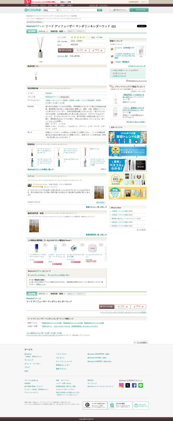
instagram (121, 385)
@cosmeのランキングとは (137, 81)
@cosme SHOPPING (99, 354)
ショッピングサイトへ (38, 262)
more (102, 169)
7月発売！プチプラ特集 (120, 215)
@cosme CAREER (100, 361)
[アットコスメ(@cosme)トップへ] (32, 11)
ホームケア (56, 100)
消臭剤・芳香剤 (68, 100)
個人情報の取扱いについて (33, 386)
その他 (47, 103)
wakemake (89, 259)
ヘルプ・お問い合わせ (63, 383)
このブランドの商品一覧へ (60, 275)
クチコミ (43, 31)
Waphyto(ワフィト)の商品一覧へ (40, 169)
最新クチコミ (61, 369)
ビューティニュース (64, 361)
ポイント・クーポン (32, 364)
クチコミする (65, 50)
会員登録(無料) (134, 2)
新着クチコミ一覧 (95, 207)
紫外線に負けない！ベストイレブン (124, 218)
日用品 (47, 100)
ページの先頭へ (124, 312)
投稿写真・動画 (58, 31)
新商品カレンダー (63, 365)
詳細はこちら (40, 284)
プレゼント (60, 358)
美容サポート (47, 326)
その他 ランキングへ (135, 66)
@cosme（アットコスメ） (81, 335)
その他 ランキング (119, 73)
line (140, 385)
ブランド (43, 5)
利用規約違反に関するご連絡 (66, 386)
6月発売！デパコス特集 (120, 226)
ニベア (32, 259)
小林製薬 (118, 62)
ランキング (34, 5)
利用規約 (27, 383)
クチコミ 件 (62, 56)
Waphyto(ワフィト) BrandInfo (65, 97)
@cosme (33, 355)
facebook (134, 385)
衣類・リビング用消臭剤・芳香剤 (88, 100)
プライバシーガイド (31, 392)
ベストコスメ (103, 5)
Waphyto (48, 93)
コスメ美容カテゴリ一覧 (34, 333)
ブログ (50, 5)
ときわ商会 (118, 54)
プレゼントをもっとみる (135, 122)
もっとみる (141, 229)
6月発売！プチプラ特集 (120, 222)
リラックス (53, 121)
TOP (27, 5)
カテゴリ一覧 (93, 5)
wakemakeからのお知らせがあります (91, 261)
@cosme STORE (97, 358)
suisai (50, 261)
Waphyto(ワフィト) (35, 26)
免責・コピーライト (63, 380)
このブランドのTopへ (37, 275)
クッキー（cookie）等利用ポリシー (36, 389)
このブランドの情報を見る (35, 22)
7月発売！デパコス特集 (120, 211)
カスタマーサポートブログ (65, 389)
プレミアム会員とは (31, 380)
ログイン (144, 2)
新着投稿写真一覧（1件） (95, 235)
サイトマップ (92, 383)
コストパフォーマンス (62, 326)
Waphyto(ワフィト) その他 (52, 323)
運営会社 (91, 380)
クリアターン (71, 259)
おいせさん (118, 48)
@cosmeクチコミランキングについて (100, 386)
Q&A (55, 5)
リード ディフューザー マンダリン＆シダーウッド (77, 26)
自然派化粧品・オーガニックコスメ (85, 326)
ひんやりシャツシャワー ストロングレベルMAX (125, 56)
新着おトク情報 (65, 2)
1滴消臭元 (125, 62)
